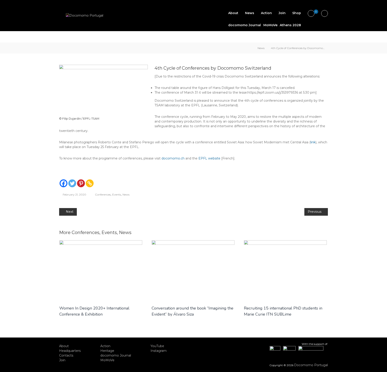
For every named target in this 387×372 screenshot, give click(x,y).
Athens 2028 (290, 25)
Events (116, 194)
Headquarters (70, 351)
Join (282, 13)
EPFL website (209, 158)
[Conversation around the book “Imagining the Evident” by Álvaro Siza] (193, 270)
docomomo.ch (173, 158)
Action (266, 13)
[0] (311, 14)
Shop (296, 13)
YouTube (157, 346)
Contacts (66, 355)
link (313, 142)
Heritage (107, 351)
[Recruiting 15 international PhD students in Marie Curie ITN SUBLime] (285, 270)
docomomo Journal (244, 25)
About (233, 13)
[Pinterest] (81, 183)
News (249, 13)
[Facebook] (63, 183)
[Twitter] (72, 183)
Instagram (158, 351)
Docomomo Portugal (311, 365)
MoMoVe (270, 25)
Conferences (103, 194)
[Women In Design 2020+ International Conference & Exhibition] (100, 270)
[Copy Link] (90, 183)
